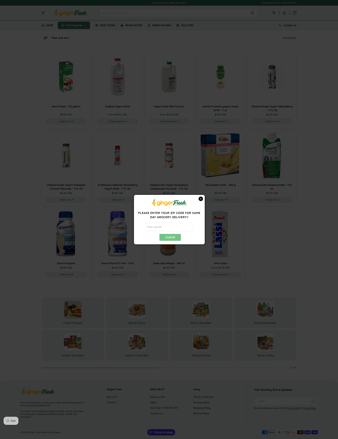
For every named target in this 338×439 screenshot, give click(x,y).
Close (201, 199)
